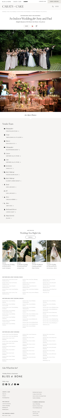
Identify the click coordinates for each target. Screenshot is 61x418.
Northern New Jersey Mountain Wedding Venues (49, 283)
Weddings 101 (5, 407)
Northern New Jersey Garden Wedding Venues (49, 280)
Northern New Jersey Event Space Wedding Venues (9, 283)
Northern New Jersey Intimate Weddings (8, 360)
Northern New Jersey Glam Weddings (10, 336)
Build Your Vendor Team (38, 405)
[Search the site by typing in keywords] (52, 6)
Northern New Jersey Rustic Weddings (8, 354)
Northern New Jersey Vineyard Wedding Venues (8, 286)
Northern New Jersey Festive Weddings (49, 358)
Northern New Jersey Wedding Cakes (30, 313)
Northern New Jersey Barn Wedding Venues (30, 280)
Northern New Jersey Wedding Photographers (29, 301)
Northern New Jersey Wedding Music (30, 322)
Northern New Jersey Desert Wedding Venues (30, 293)
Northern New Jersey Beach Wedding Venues (30, 290)
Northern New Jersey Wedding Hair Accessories (50, 310)
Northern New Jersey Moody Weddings (49, 351)
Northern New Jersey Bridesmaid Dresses (50, 313)
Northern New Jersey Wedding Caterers (29, 311)
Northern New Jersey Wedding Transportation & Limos (8, 311)
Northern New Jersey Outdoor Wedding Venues (49, 286)
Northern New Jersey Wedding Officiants (49, 301)
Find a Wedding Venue (37, 407)
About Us (4, 393)
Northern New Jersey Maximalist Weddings (49, 345)
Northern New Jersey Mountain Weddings (29, 358)
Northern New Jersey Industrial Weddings (8, 347)
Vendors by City (46, 324)
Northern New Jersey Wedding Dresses (49, 305)
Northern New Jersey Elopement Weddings (29, 335)
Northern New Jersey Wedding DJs (50, 322)
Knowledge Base (5, 397)
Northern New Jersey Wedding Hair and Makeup (30, 320)
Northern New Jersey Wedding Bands (50, 320)
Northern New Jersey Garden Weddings (29, 354)
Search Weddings (36, 403)
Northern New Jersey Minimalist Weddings (49, 348)
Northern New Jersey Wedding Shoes (50, 307)
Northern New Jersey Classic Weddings (8, 339)
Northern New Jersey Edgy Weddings (10, 341)
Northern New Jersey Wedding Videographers (29, 308)
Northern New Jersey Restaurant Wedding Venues (29, 286)
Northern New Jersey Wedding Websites (8, 301)
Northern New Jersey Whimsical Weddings (49, 354)
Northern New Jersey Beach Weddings (49, 335)
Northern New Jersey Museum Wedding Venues (29, 283)
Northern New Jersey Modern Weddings (8, 350)
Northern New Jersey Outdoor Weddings (29, 341)
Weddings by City (46, 360)
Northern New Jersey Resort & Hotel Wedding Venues (9, 280)
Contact (4, 395)
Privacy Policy (36, 415)
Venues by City (46, 292)
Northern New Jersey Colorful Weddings (49, 341)
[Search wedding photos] (26, 1)
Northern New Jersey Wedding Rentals (29, 327)
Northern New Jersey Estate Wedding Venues (10, 290)
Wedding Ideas (5, 409)
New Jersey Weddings (12, 11)
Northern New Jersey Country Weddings (29, 345)
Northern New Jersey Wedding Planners (8, 324)
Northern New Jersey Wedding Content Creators (8, 321)
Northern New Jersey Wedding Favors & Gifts (8, 305)
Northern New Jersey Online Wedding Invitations (10, 308)
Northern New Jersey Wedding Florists (29, 305)
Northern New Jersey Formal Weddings (8, 344)
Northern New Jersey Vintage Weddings (8, 357)
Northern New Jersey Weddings (24, 11)
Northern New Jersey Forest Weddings (28, 351)
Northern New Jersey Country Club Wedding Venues (9, 293)
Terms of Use (35, 413)
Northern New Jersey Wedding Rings (50, 319)
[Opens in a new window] (6, 1)
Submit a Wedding (6, 405)
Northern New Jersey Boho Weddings (10, 334)
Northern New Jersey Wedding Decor (30, 324)
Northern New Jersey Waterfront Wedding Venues (49, 290)
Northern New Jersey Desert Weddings (28, 348)
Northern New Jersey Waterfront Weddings (49, 338)
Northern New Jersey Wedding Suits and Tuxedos (50, 316)
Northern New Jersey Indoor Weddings (28, 338)
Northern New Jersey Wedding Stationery (8, 318)
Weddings (4, 11)
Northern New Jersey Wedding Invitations (29, 316)
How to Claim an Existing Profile (39, 396)
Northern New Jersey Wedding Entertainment (8, 314)
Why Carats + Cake (6, 415)
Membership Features (37, 392)
